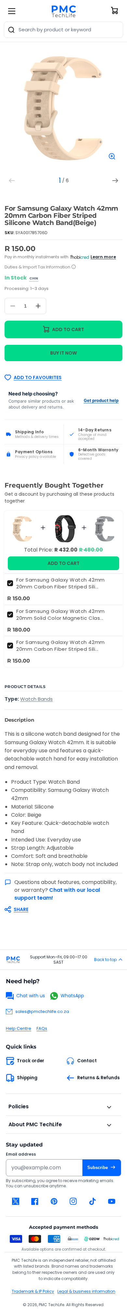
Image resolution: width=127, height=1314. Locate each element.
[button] (60, 909)
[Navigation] (12, 11)
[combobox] (63, 30)
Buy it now (63, 353)
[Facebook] (34, 1201)
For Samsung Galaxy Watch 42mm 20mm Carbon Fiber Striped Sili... (60, 583)
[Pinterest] (54, 1201)
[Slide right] (115, 180)
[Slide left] (12, 180)
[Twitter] (15, 1201)
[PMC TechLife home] (13, 960)
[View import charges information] (73, 267)
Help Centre (18, 1028)
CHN (33, 278)
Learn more (103, 257)
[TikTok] (92, 1201)
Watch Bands (36, 699)
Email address (21, 1154)
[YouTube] (111, 1201)
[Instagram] (73, 1201)
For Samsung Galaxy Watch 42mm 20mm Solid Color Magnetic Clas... (60, 614)
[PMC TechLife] (63, 11)
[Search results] (11, 30)
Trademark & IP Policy (33, 1291)
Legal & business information (86, 1291)
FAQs (41, 1028)
